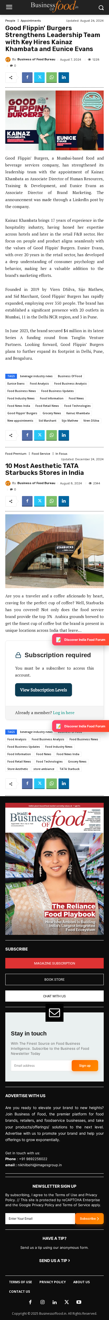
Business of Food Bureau (36, 59)
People (10, 20)
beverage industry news (36, 376)
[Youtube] (79, 1302)
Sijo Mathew (70, 420)
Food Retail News (47, 406)
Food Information (51, 398)
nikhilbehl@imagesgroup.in (40, 1165)
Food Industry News (21, 398)
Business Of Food (70, 376)
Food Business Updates (57, 391)
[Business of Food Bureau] (8, 59)
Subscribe (88, 1218)
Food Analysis (39, 383)
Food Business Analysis (70, 383)
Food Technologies (77, 406)
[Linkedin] (63, 77)
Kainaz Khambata (78, 413)
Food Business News (21, 391)
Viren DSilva (91, 420)
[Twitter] (39, 77)
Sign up (85, 1065)
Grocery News (52, 413)
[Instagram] (42, 1302)
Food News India (18, 406)
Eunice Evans (16, 383)
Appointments (31, 20)
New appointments (20, 420)
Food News (76, 398)
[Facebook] (27, 77)
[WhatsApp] (51, 77)
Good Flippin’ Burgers (22, 413)
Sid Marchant (47, 420)
